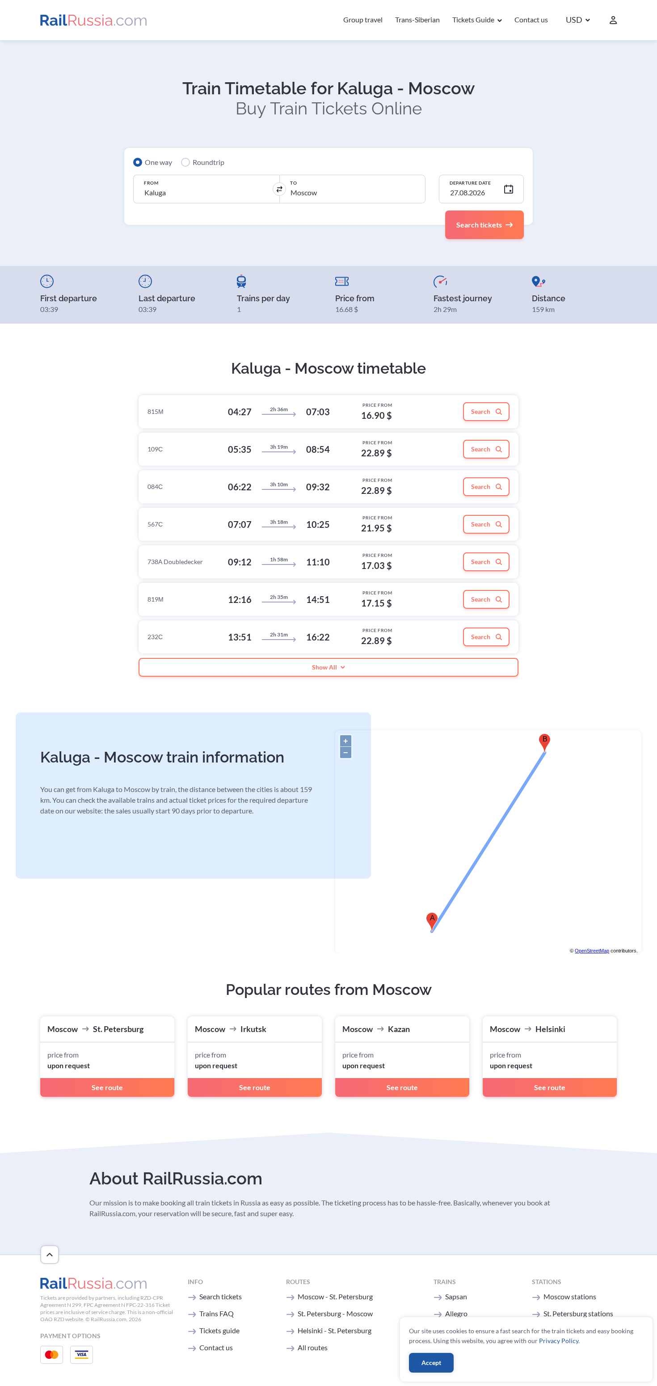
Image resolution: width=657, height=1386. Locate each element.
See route (107, 1087)
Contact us (531, 19)
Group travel (363, 19)
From (151, 182)
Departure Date (470, 182)
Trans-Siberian (417, 19)
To (293, 182)
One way (158, 162)
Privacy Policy (558, 1340)
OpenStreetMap (592, 950)
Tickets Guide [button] (474, 19)
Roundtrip (208, 162)
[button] (578, 20)
